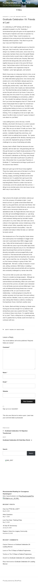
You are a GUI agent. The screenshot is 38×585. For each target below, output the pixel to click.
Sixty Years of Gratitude (14, 329)
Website (5, 391)
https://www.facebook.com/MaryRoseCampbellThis (18, 496)
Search (5, 449)
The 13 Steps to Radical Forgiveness (19, 550)
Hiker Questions (8, 514)
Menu (20, 10)
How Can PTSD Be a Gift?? (11, 509)
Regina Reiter (21, 16)
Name (5, 372)
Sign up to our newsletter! (10, 409)
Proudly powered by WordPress (12, 581)
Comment (6, 347)
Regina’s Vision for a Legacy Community (15, 531)
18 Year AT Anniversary (10, 526)
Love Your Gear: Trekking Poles (12, 520)
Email (5, 382)
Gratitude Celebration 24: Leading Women (22, 558)
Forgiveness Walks (16, 2)
